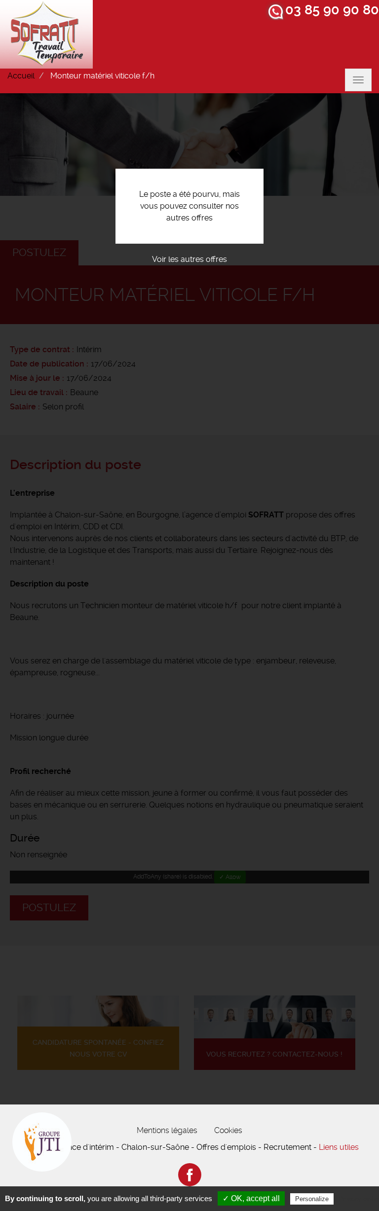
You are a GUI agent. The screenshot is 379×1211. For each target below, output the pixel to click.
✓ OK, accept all (251, 1198)
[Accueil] (46, 34)
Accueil (21, 75)
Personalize (312, 1199)
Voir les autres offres (189, 259)
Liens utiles (339, 1147)
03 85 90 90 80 (332, 10)
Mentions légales (167, 1130)
